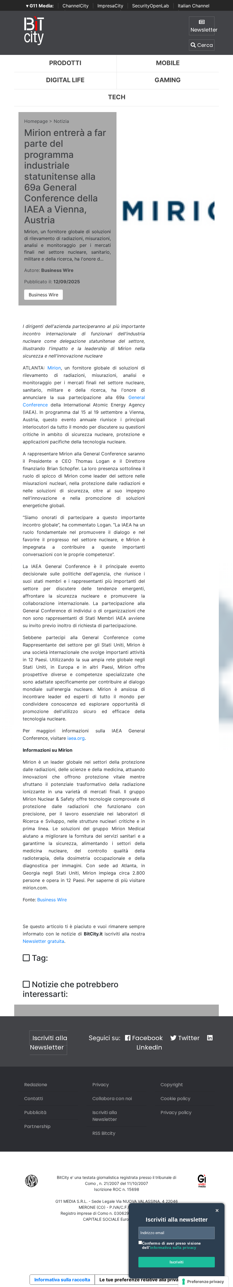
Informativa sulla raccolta (62, 1279)
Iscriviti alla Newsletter (48, 1043)
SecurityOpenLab (150, 6)
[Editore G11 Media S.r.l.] (202, 1180)
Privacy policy (176, 1112)
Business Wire (43, 295)
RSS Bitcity (103, 1133)
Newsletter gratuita (43, 941)
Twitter (188, 1038)
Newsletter (203, 29)
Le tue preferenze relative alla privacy (141, 1279)
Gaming (168, 80)
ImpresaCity (110, 6)
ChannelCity (76, 6)
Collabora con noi (112, 1098)
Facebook (146, 1038)
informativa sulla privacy (173, 1247)
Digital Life (65, 80)
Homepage (36, 121)
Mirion (54, 368)
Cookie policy (175, 1098)
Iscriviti (177, 1262)
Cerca (204, 45)
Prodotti (65, 63)
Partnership (37, 1126)
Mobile (168, 63)
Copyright (172, 1084)
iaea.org (76, 738)
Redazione (35, 1084)
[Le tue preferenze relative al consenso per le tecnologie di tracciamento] (203, 1281)
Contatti (33, 1098)
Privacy (100, 1084)
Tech (116, 97)
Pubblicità (35, 1112)
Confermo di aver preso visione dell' (171, 1245)
